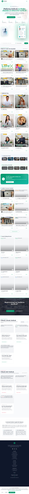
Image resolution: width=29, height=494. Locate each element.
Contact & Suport (15, 458)
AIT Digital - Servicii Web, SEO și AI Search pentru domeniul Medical (22, 198)
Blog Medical (15, 456)
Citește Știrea (4, 392)
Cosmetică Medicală (14, 465)
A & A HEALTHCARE (6, 198)
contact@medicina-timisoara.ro (14, 477)
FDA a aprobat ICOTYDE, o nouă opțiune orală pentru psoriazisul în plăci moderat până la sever (21, 336)
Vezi (11, 75)
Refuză (6, 492)
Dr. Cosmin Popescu (4, 271)
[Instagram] (14, 449)
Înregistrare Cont (15, 469)
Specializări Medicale (15, 454)
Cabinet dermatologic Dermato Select (7, 225)
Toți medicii (25, 93)
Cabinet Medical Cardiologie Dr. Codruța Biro (22, 225)
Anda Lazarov (18, 128)
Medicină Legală (14, 466)
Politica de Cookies (18, 490)
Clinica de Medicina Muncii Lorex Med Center (8, 72)
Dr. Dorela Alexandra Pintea (5, 128)
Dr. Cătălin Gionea (4, 109)
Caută (26, 43)
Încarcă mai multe (15, 231)
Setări (2, 492)
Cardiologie (14, 463)
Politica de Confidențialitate (11, 490)
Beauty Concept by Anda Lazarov (7, 211)
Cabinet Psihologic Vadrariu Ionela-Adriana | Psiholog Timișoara (21, 72)
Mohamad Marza (18, 252)
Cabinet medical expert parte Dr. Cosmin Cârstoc (8, 86)
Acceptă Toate (12, 492)
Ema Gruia (2, 252)
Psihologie (14, 464)
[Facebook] (12, 449)
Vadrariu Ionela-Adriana (19, 109)
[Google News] (16, 449)
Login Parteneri (15, 470)
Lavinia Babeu (18, 271)
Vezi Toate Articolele (22, 322)
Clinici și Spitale (15, 452)
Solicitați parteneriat (11, 17)
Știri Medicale (15, 457)
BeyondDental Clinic (19, 211)
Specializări (19, 17)
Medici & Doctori (15, 453)
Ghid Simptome (15, 455)
